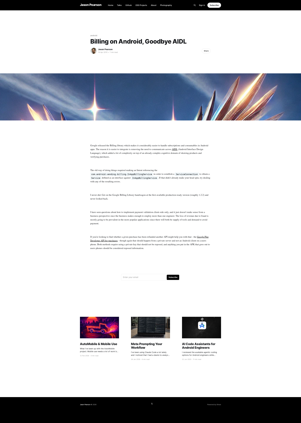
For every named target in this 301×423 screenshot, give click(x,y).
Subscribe (214, 5)
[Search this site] (195, 5)
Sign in (202, 5)
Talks (119, 5)
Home (110, 5)
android (93, 35)
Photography (166, 5)
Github (128, 5)
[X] (152, 404)
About (153, 5)
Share (206, 51)
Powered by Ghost (214, 404)
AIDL (174, 149)
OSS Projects (141, 5)
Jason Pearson (90, 5)
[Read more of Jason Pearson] (93, 50)
